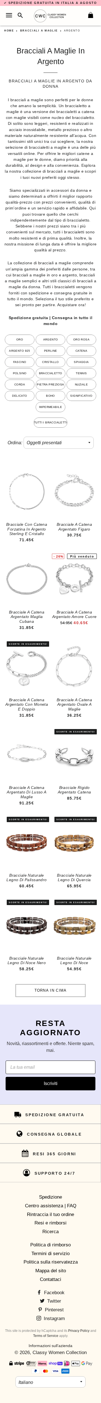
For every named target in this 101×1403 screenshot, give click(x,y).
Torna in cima (51, 990)
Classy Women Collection (60, 1352)
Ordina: (15, 442)
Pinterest (53, 1309)
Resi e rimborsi (50, 1223)
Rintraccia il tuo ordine (50, 1214)
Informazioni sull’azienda (50, 1345)
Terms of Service (45, 1336)
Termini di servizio (50, 1253)
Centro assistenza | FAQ (50, 1205)
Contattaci (50, 1279)
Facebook (54, 1292)
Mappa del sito (50, 1270)
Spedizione (50, 1197)
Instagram (53, 1318)
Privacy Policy (78, 1331)
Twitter (53, 1301)
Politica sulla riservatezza (51, 1262)
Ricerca (50, 1231)
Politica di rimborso (50, 1245)
